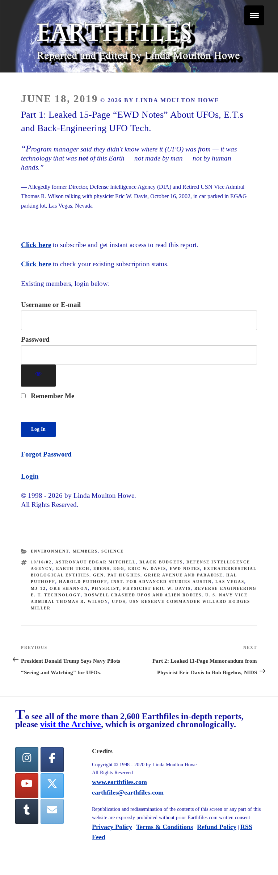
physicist (105, 588)
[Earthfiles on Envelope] (52, 811)
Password (35, 339)
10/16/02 (41, 562)
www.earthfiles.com (119, 782)
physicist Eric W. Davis (157, 588)
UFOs (119, 601)
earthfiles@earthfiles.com (128, 792)
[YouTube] (26, 785)
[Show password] (38, 375)
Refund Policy (216, 826)
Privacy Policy (112, 826)
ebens (101, 568)
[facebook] (52, 759)
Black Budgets (161, 562)
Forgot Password (46, 454)
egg (119, 568)
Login (30, 476)
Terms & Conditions (164, 826)
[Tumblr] (26, 811)
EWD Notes (185, 568)
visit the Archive (70, 724)
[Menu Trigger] (254, 15)
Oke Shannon (69, 588)
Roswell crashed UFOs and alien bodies (143, 595)
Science (112, 551)
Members (85, 551)
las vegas (229, 581)
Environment (50, 551)
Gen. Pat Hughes (116, 575)
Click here (36, 245)
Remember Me (51, 396)
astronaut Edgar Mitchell (95, 562)
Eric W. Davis (147, 568)
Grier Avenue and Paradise (183, 575)
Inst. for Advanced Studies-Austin (161, 581)
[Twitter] (52, 785)
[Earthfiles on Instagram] (26, 759)
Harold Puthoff (83, 581)
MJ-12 (38, 588)
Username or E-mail (51, 304)
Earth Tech (73, 568)
